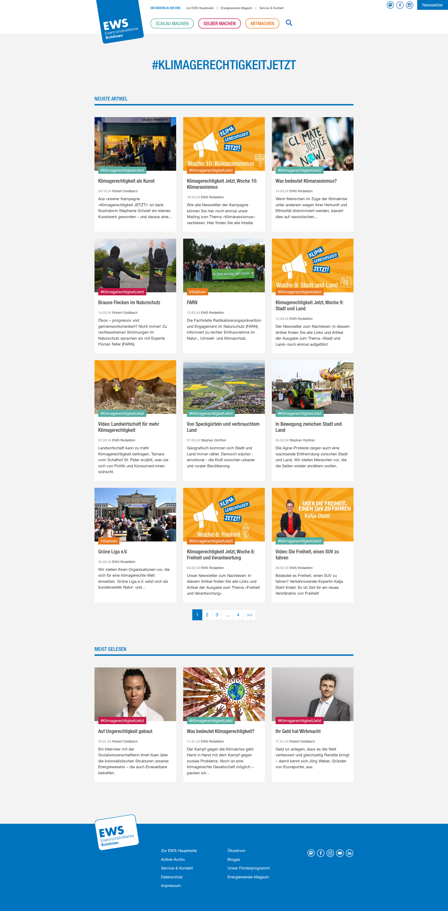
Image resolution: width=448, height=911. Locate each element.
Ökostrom (236, 850)
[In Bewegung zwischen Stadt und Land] (313, 387)
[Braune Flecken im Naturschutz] (135, 265)
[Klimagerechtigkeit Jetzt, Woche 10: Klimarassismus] (224, 144)
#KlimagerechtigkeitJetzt (122, 170)
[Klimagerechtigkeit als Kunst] (135, 144)
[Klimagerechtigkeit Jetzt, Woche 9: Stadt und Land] (313, 265)
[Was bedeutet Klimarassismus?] (313, 144)
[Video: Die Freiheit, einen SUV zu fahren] (313, 514)
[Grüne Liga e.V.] (135, 514)
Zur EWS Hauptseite (179, 850)
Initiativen (197, 291)
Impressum (171, 885)
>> (249, 614)
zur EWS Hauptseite (200, 8)
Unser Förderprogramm (249, 868)
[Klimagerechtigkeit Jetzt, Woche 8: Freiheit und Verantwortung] (224, 514)
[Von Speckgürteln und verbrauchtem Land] (224, 387)
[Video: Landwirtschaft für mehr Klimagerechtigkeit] (135, 387)
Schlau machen (172, 23)
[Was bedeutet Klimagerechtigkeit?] (224, 694)
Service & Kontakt (271, 8)
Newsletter (432, 4)
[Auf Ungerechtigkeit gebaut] (135, 694)
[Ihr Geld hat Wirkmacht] (313, 694)
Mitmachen (262, 23)
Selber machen (219, 23)
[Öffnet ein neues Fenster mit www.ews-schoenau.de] (117, 832)
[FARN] (224, 265)
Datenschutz (172, 876)
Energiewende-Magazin (236, 8)
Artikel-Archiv (173, 859)
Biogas (234, 859)
